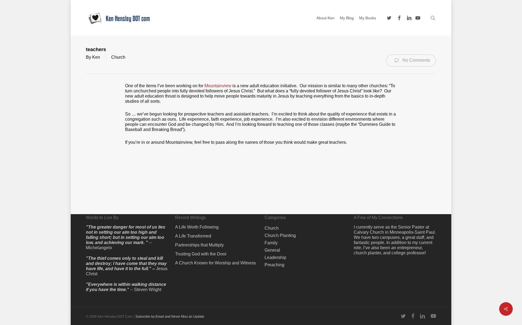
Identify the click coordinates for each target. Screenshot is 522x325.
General (272, 250)
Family (271, 242)
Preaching (274, 264)
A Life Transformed (193, 236)
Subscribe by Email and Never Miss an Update (169, 316)
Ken (96, 57)
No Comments (415, 60)
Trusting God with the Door (200, 254)
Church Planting (280, 235)
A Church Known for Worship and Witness (215, 263)
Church (118, 57)
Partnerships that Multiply (199, 245)
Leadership (275, 257)
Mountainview (217, 85)
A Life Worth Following (197, 227)
